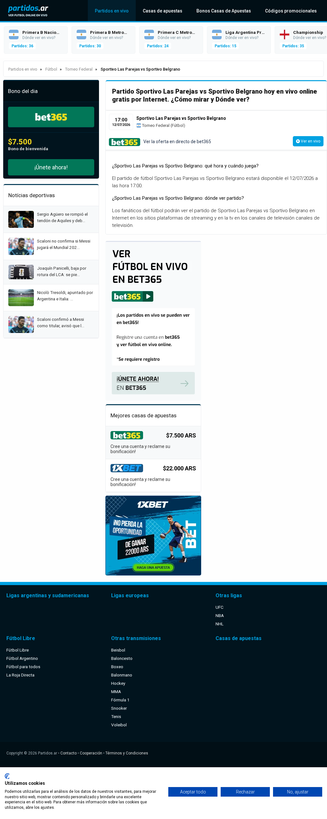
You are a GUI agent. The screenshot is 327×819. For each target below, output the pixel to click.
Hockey (118, 683)
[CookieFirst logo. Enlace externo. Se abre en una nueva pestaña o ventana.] (7, 776)
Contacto (68, 753)
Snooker (119, 708)
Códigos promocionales (291, 10)
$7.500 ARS (181, 435)
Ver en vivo (310, 141)
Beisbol (118, 650)
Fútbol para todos (23, 666)
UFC (220, 607)
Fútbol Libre (17, 650)
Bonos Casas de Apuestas (223, 10)
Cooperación (91, 753)
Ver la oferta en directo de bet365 (177, 141)
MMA (116, 691)
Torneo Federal (155, 125)
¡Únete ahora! (51, 167)
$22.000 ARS (179, 468)
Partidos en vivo (112, 10)
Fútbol (178, 125)
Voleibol (119, 724)
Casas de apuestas (162, 10)
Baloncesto (122, 658)
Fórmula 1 (120, 699)
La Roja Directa (20, 674)
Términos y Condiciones (126, 753)
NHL (220, 623)
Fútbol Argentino (22, 658)
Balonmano (121, 674)
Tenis (116, 716)
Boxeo (117, 666)
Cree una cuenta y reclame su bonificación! (140, 449)
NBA (220, 615)
